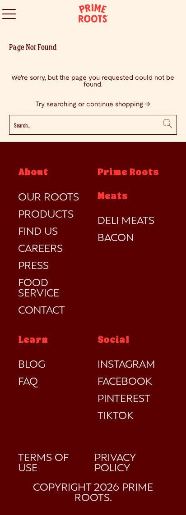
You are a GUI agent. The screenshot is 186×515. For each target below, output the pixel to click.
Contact (41, 311)
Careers (40, 249)
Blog (31, 365)
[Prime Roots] (93, 13)
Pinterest (124, 399)
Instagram (126, 365)
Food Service (38, 288)
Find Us (38, 232)
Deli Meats (126, 221)
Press (33, 266)
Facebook (125, 382)
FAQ (28, 382)
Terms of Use (43, 463)
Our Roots (48, 198)
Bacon (116, 238)
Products (46, 215)
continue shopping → (118, 104)
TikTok (116, 416)
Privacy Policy (114, 463)
